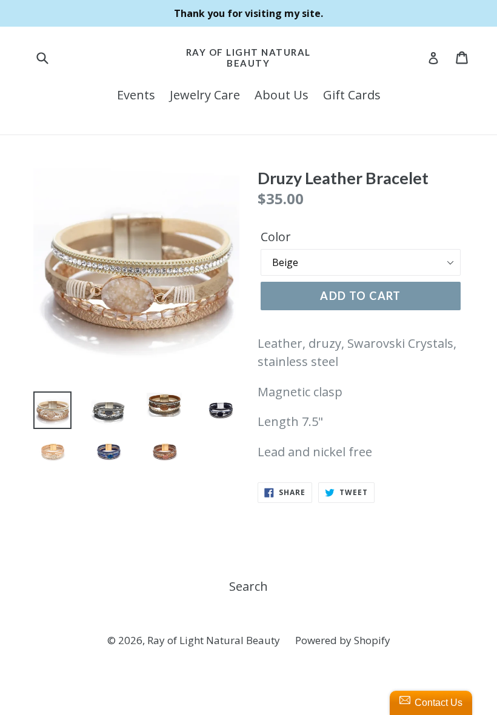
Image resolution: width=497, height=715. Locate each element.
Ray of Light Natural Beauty (248, 57)
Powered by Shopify (342, 640)
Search (248, 586)
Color (276, 236)
